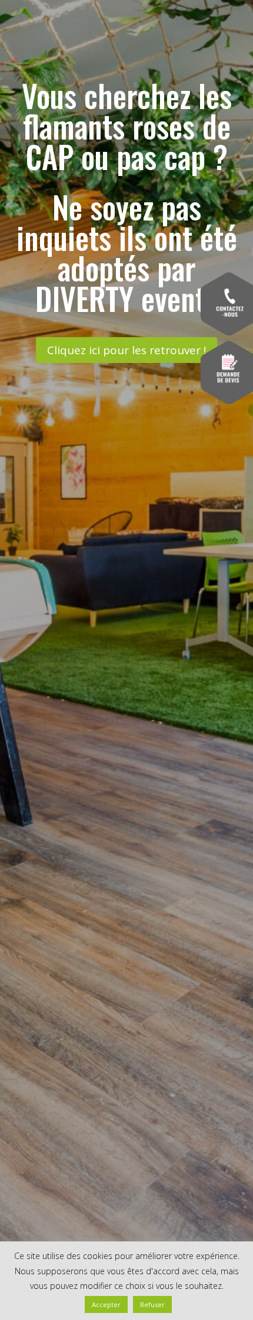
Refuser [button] (152, 1304)
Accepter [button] (106, 1304)
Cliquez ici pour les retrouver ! (126, 350)
